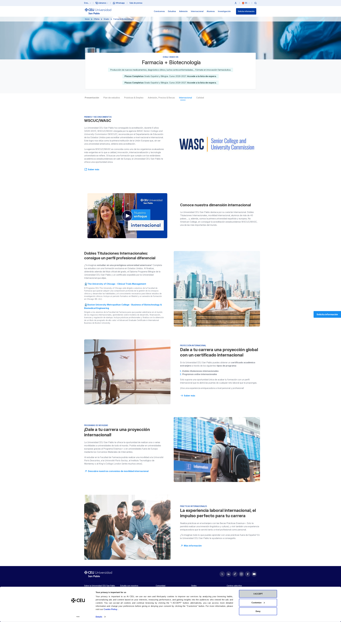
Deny (258, 611)
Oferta (96, 19)
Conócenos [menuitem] (159, 11)
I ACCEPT (258, 594)
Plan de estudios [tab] (111, 97)
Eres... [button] (86, 3)
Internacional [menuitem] (197, 11)
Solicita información (246, 11)
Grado (106, 19)
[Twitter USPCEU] (222, 574)
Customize (256, 602)
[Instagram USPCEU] (241, 574)
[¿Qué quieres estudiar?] (255, 3)
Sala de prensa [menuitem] (135, 3)
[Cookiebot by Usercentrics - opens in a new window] (78, 617)
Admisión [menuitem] (183, 11)
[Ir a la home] (98, 11)
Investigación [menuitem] (224, 11)
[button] (235, 3)
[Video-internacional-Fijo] (127, 215)
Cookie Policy (111, 609)
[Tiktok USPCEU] (235, 574)
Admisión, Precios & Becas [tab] (161, 97)
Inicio (87, 19)
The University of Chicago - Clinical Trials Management (116, 283)
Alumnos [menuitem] (211, 11)
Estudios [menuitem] (172, 11)
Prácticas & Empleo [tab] (133, 97)
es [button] (246, 3)
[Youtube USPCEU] (254, 574)
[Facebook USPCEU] (247, 574)
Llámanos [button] (102, 3)
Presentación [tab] (92, 97)
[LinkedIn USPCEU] (228, 574)
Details (99, 617)
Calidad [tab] (200, 97)
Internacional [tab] (185, 97)
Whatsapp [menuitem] (120, 3)
